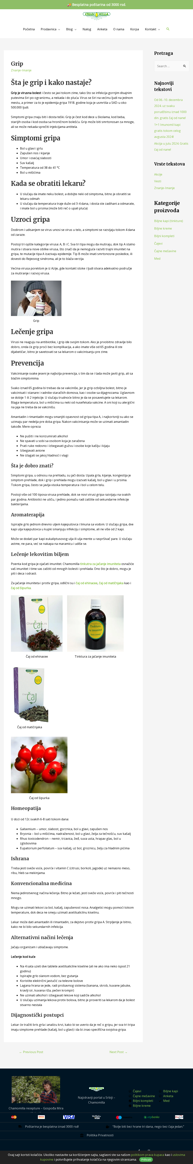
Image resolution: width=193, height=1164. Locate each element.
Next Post (119, 1052)
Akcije (158, 174)
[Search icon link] (168, 29)
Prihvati (146, 1159)
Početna (29, 29)
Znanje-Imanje (21, 70)
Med (157, 258)
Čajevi (158, 243)
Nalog (87, 29)
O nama (118, 29)
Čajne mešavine (165, 251)
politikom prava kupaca (147, 1155)
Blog (69, 29)
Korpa (134, 29)
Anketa (102, 29)
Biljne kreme (163, 228)
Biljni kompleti (164, 236)
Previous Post (31, 1052)
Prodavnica (48, 29)
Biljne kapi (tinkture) (168, 221)
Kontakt (150, 29)
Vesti (157, 181)
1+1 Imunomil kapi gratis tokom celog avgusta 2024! (167, 131)
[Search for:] (171, 66)
